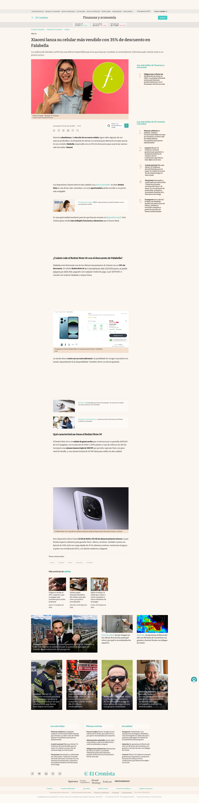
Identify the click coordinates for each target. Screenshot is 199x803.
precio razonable (103, 185)
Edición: (160, 11)
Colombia (89, 562)
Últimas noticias (38, 11)
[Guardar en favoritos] (126, 126)
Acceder (162, 18)
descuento (79, 562)
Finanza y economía (52, 11)
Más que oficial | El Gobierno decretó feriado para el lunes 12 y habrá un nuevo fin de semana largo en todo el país (155, 170)
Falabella (61, 562)
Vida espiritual (128, 11)
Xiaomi (70, 562)
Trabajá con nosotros (145, 788)
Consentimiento (127, 792)
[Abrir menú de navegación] (32, 18)
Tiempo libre (105, 11)
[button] (194, 680)
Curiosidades (117, 11)
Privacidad (115, 792)
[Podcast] (107, 782)
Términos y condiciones (101, 792)
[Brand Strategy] (96, 781)
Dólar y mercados (68, 11)
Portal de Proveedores (123, 788)
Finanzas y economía (54, 29)
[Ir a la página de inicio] (41, 18)
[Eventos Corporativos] (85, 782)
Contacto (50, 788)
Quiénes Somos (103, 788)
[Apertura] (73, 781)
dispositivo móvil (113, 217)
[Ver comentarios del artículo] (77, 130)
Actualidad (80, 11)
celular (67, 29)
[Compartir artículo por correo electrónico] (73, 130)
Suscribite (86, 788)
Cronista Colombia (37, 29)
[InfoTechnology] (122, 782)
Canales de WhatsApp (68, 788)
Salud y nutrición (93, 11)
